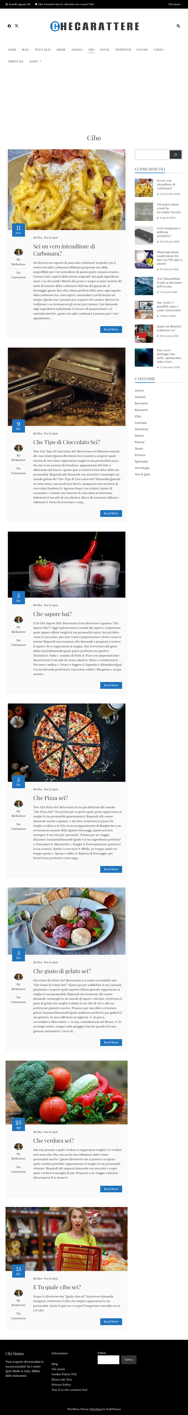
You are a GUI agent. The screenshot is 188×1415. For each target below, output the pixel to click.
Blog (55, 1364)
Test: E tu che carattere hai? (70, 1390)
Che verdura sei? (53, 1140)
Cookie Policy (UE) (64, 1374)
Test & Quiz (51, 237)
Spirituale (16, 61)
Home (12, 49)
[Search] (176, 154)
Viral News (96, 1409)
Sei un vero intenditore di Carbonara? (64, 249)
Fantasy (142, 49)
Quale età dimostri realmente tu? (169, 328)
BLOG (25, 49)
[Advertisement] (94, 100)
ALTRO (33, 61)
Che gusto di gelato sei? (62, 971)
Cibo (91, 49)
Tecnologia (142, 468)
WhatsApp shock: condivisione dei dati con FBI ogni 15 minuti (169, 257)
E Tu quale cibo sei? (57, 1287)
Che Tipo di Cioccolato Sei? (66, 442)
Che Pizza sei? (50, 797)
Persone (140, 455)
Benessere (141, 403)
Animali (76, 49)
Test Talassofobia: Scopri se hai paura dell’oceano (169, 282)
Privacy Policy (61, 1384)
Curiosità (141, 422)
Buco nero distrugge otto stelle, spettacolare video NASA (169, 355)
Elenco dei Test (62, 1379)
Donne (105, 49)
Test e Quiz (43, 49)
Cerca (102, 1353)
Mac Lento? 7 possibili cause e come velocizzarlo (169, 306)
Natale (158, 49)
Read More (111, 329)
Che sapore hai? (52, 613)
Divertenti (123, 49)
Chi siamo (174, 4)
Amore (61, 49)
